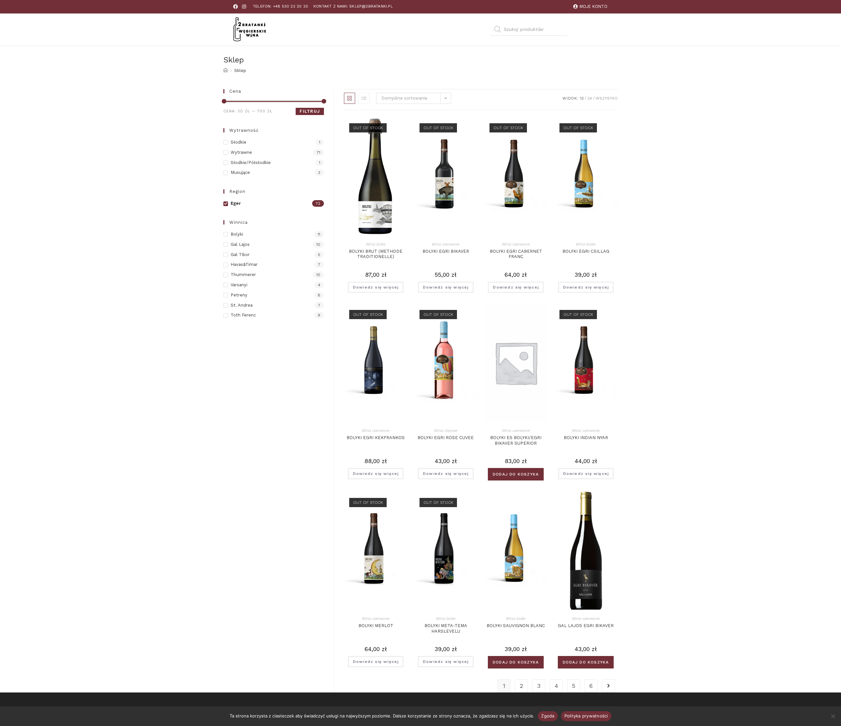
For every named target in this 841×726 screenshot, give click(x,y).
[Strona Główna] (225, 70)
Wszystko (607, 98)
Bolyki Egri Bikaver (445, 251)
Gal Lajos (240, 244)
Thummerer (243, 274)
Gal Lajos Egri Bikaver (586, 625)
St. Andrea (242, 305)
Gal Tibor (240, 254)
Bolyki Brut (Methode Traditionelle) (375, 254)
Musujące (240, 172)
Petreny (239, 295)
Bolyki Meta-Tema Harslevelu (445, 628)
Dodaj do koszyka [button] (516, 474)
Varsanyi (239, 284)
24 (589, 98)
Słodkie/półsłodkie (251, 162)
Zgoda (547, 715)
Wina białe (376, 244)
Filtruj (310, 111)
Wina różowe (446, 430)
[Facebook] (235, 6)
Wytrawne (241, 152)
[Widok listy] (364, 98)
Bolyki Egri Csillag (585, 251)
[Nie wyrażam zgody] (833, 716)
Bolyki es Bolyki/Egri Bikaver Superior (515, 440)
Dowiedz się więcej (376, 287)
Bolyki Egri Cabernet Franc (516, 254)
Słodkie (238, 142)
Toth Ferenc (243, 315)
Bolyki (237, 234)
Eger (236, 203)
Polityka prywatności (586, 715)
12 (582, 98)
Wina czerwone (446, 244)
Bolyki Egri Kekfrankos (376, 437)
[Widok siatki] (349, 98)
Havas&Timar (244, 264)
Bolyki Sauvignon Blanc (516, 625)
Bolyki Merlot (375, 625)
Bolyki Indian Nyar (586, 437)
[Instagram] (244, 6)
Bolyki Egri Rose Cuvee (446, 437)
